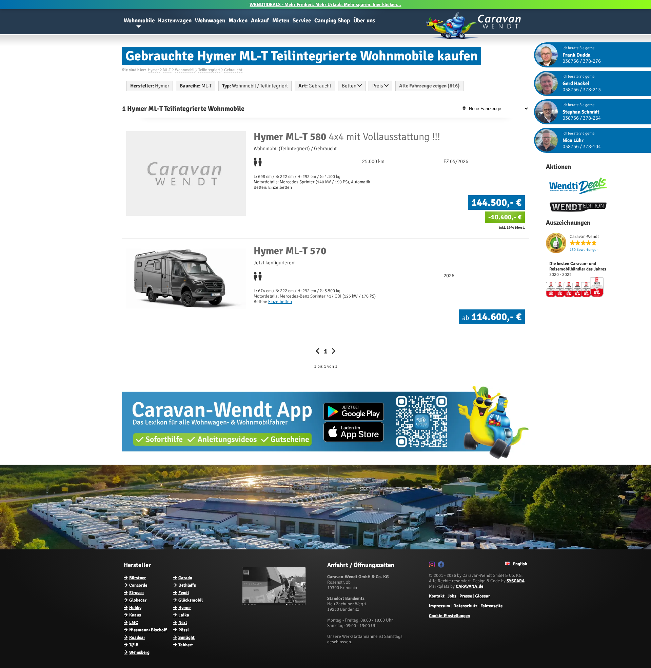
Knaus (135, 615)
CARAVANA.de (469, 586)
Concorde (138, 585)
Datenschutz (465, 606)
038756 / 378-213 (582, 89)
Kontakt (437, 596)
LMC (133, 622)
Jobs (452, 596)
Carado (185, 578)
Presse (465, 596)
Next (182, 622)
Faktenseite (491, 606)
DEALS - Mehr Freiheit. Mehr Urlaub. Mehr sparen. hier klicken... (325, 4)
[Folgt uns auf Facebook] (442, 565)
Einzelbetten (280, 301)
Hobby (135, 607)
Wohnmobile (139, 20)
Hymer (184, 607)
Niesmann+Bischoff (148, 630)
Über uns (364, 20)
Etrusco (136, 592)
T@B (133, 645)
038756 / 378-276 (582, 61)
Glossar (482, 596)
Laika (183, 615)
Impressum (439, 606)
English (519, 564)
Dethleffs (187, 585)
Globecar (137, 600)
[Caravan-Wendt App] (325, 461)
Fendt (183, 592)
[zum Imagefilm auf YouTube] (275, 604)
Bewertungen (584, 249)
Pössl (183, 630)
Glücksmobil (190, 600)
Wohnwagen (210, 20)
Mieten (280, 20)
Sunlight (186, 637)
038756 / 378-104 (582, 146)
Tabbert (185, 645)
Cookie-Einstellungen (449, 616)
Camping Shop (332, 20)
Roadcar (137, 637)
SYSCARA (516, 581)
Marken (238, 20)
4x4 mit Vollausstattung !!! (347, 136)
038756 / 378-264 (582, 118)
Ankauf (260, 20)
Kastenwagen (175, 20)
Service (302, 20)
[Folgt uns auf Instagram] (433, 565)
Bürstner (137, 578)
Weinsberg (139, 652)
